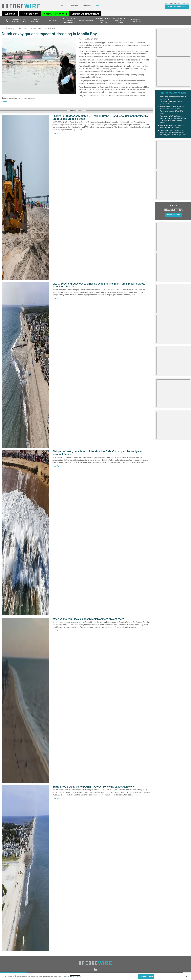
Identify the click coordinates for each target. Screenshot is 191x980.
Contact (63, 6)
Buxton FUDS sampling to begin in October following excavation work (93, 786)
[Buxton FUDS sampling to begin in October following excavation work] (25, 868)
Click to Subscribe (173, 215)
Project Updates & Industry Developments (69, 20)
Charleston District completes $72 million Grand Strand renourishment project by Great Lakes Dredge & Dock (100, 117)
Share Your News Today (177, 6)
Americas (10, 13)
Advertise (74, 6)
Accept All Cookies (146, 976)
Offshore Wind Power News (85, 13)
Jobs (97, 6)
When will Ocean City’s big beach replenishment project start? (89, 619)
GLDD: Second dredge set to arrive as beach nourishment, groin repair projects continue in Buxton (99, 285)
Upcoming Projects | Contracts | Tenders (120, 20)
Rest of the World (29, 13)
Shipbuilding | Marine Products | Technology (103, 20)
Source (4, 102)
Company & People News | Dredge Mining (19, 20)
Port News (52, 20)
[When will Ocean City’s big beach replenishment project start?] (25, 700)
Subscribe (87, 6)
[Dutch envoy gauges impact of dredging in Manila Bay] (39, 66)
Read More (56, 133)
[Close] (186, 976)
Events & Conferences (35, 20)
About (52, 6)
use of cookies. (75, 976)
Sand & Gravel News (86, 20)
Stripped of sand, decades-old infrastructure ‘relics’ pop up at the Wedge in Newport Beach (97, 453)
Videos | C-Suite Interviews (136, 20)
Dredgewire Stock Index (55, 13)
